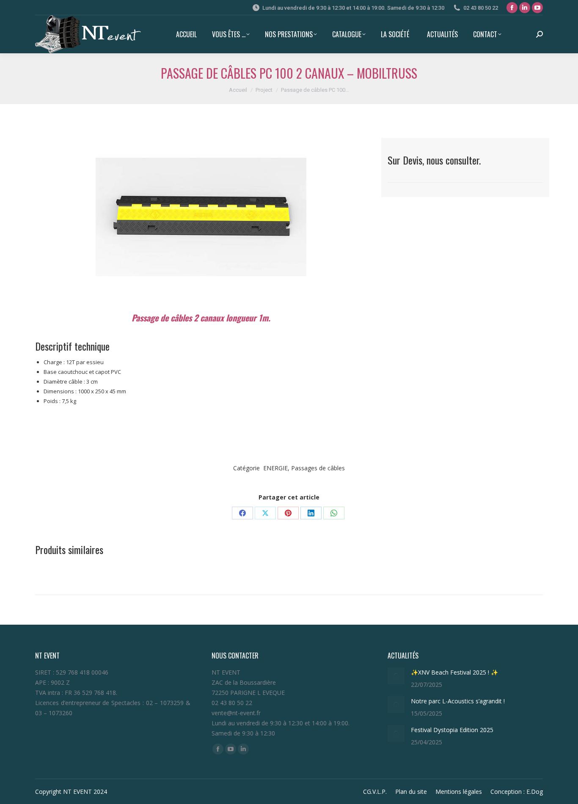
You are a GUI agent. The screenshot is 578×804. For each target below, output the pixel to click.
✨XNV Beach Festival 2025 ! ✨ (454, 672)
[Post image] (396, 675)
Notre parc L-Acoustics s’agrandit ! (458, 701)
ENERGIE (275, 468)
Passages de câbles (318, 468)
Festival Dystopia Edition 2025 (454, 730)
